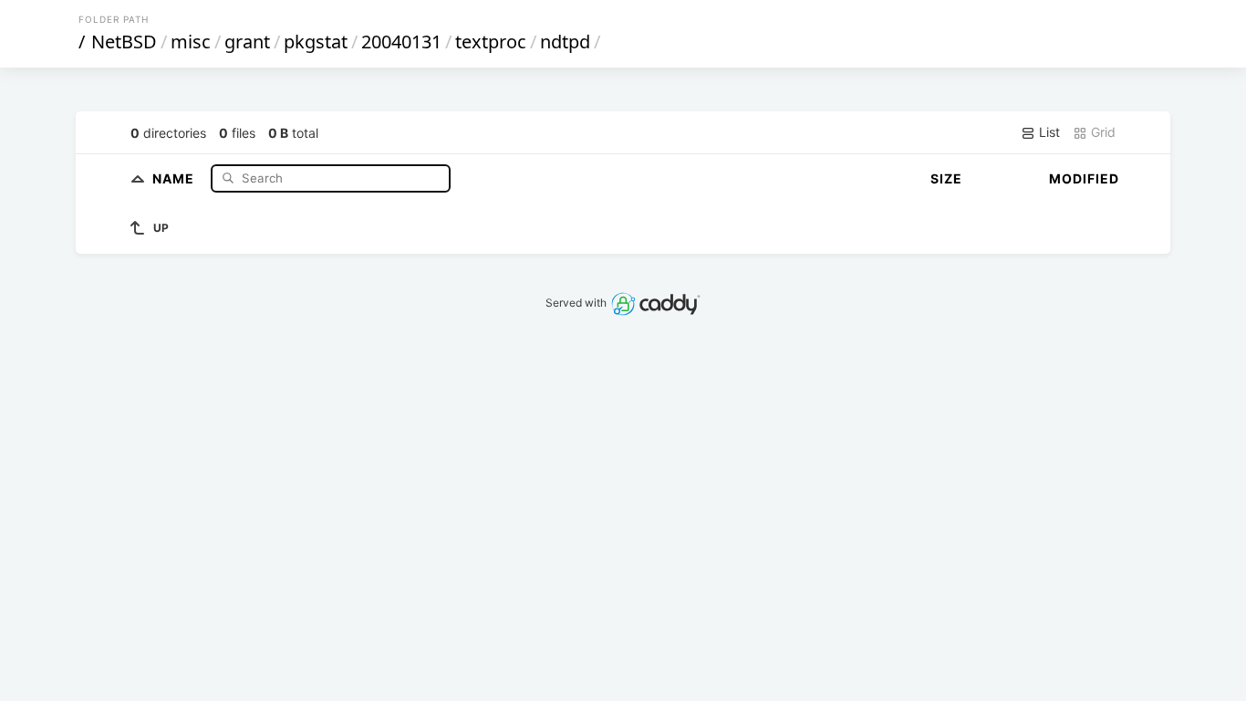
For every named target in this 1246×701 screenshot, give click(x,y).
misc (191, 41)
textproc (490, 41)
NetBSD (124, 41)
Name (175, 177)
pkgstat (316, 41)
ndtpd (565, 41)
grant (247, 41)
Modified (1084, 178)
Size (946, 178)
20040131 (401, 41)
